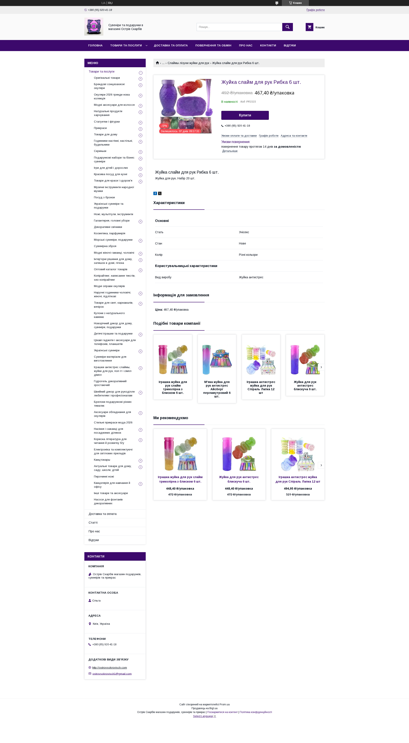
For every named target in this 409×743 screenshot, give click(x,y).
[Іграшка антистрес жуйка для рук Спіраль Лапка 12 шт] (261, 356)
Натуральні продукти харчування (108, 113)
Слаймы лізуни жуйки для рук (188, 63)
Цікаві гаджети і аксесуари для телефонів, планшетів (115, 342)
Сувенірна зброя (105, 246)
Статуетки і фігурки (107, 121)
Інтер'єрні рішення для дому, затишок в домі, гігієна (113, 260)
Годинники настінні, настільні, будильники (113, 142)
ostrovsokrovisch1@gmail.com (112, 673)
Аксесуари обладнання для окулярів (112, 413)
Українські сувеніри (107, 350)
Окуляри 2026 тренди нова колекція (112, 96)
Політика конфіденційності (256, 712)
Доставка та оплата (171, 45)
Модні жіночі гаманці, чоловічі (114, 252)
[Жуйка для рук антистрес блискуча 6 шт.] (305, 356)
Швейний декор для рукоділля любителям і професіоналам (114, 393)
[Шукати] (287, 27)
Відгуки (290, 45)
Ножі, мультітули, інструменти (113, 214)
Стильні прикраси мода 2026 (113, 422)
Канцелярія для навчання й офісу (112, 484)
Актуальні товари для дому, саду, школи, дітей (113, 468)
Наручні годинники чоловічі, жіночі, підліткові (112, 294)
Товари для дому (105, 134)
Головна (95, 45)
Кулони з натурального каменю (109, 315)
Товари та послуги (126, 45)
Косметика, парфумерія (109, 233)
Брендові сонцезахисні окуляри (109, 86)
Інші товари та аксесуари (111, 493)
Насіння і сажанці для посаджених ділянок (108, 430)
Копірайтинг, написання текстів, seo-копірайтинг (114, 277)
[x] (159, 194)
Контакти (268, 45)
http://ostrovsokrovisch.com (109, 667)
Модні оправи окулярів (109, 286)
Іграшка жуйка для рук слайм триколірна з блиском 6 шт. (173, 387)
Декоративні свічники (108, 227)
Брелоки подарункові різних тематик (113, 403)
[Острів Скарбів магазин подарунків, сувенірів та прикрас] (93, 34)
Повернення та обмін (213, 45)
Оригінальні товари (107, 77)
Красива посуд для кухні (110, 174)
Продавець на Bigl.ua (204, 708)
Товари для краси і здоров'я (113, 180)
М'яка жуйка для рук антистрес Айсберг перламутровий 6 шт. (217, 389)
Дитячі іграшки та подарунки (113, 333)
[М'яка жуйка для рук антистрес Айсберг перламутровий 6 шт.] (217, 356)
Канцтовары (102, 459)
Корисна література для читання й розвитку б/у (110, 440)
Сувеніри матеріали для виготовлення (110, 358)
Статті (93, 522)
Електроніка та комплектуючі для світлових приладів (113, 451)
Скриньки (100, 151)
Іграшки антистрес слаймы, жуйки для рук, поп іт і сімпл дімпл (112, 371)
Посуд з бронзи (104, 197)
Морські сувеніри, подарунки (113, 239)
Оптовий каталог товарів (110, 269)
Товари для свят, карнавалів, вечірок (113, 304)
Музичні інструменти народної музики (114, 189)
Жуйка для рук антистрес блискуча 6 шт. (305, 385)
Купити (245, 115)
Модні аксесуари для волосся (114, 104)
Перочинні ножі (104, 476)
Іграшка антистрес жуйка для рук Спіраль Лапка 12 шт (261, 387)
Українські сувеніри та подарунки (108, 205)
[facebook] (155, 194)
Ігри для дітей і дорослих (111, 167)
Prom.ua (225, 704)
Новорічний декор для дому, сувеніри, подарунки (113, 325)
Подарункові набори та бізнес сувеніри (114, 159)
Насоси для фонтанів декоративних (108, 501)
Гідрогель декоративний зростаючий (110, 383)
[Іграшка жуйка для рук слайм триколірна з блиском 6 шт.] (173, 356)
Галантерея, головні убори (112, 220)
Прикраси (100, 128)
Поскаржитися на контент (222, 712)
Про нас (245, 45)
